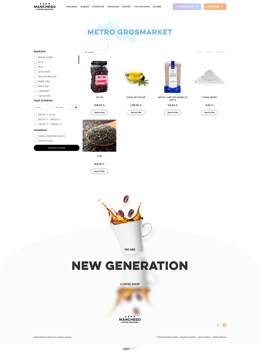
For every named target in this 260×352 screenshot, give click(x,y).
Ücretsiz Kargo (45, 140)
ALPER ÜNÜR (44, 71)
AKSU (40, 66)
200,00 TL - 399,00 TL (49, 119)
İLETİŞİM (157, 6)
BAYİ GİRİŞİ (213, 6)
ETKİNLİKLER (98, 6)
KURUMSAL (71, 6)
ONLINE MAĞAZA (185, 6)
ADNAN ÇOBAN (45, 57)
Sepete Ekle (99, 112)
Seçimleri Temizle (56, 147)
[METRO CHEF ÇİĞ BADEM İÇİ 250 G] (173, 77)
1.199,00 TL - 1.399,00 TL (50, 124)
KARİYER (126, 6)
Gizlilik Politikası (219, 337)
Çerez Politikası (204, 337)
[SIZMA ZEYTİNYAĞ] (136, 77)
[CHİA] (99, 136)
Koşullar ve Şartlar (188, 337)
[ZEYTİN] (99, 77)
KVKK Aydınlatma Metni (167, 337)
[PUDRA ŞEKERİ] (209, 77)
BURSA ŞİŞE (43, 86)
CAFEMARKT (44, 91)
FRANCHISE (113, 6)
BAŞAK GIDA (44, 81)
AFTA (40, 62)
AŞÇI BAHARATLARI (47, 76)
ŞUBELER (85, 6)
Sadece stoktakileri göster (51, 135)
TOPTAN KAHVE (142, 6)
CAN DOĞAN (44, 95)
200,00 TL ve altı (46, 114)
